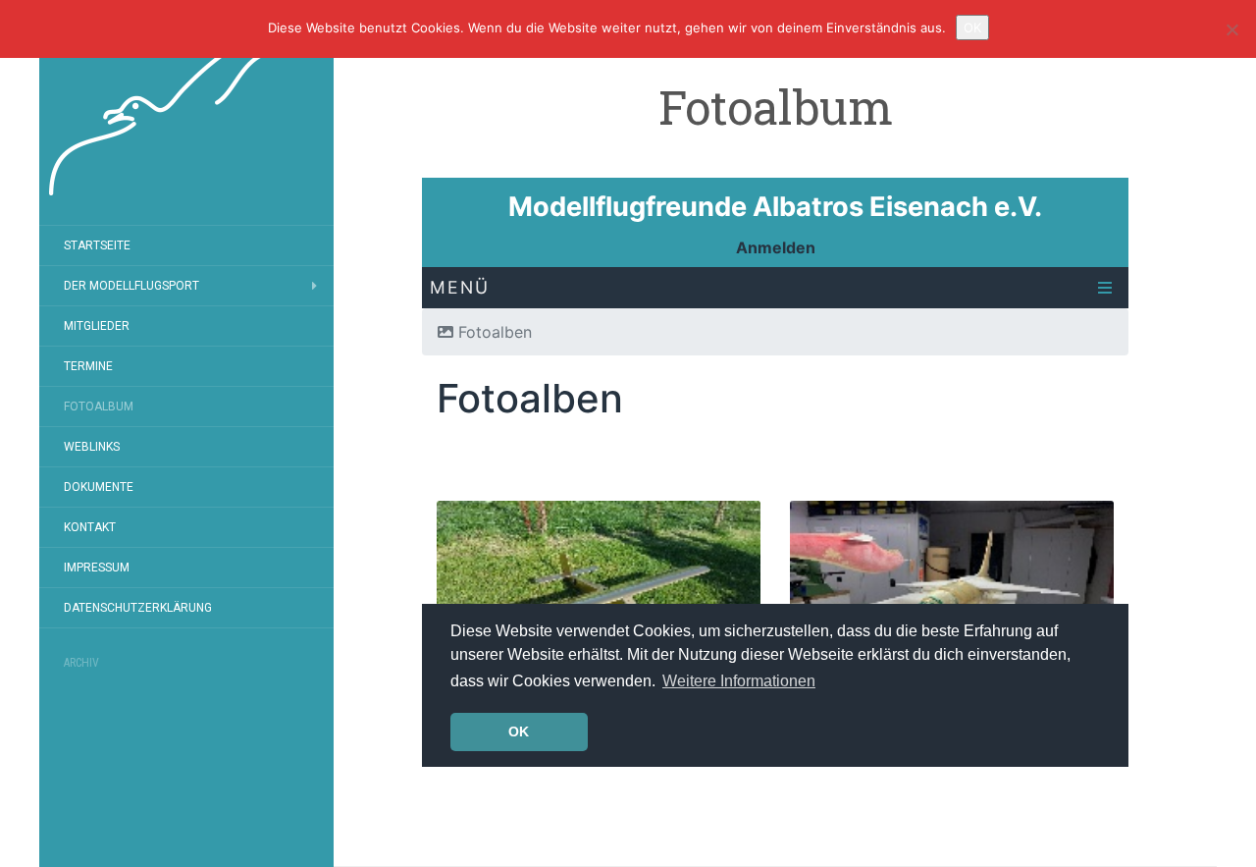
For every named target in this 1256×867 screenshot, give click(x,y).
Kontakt (90, 527)
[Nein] (1231, 29)
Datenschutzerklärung (138, 608)
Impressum (97, 567)
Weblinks (92, 447)
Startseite (97, 245)
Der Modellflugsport (131, 286)
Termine (88, 366)
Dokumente (98, 487)
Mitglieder (97, 326)
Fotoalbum (98, 406)
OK (972, 27)
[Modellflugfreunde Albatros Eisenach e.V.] (186, 112)
